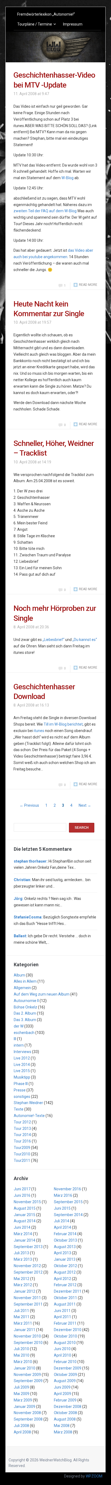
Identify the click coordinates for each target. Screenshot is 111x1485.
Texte (18, 1109)
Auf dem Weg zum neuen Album (42, 994)
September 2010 (28, 1342)
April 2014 (62, 1227)
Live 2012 (22, 1058)
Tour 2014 (22, 1135)
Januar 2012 (24, 1291)
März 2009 (23, 1400)
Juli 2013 (21, 1253)
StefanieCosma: (28, 917)
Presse (20, 1090)
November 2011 (27, 1298)
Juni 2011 (62, 1311)
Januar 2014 (24, 1240)
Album (19, 975)
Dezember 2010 (67, 1330)
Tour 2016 (22, 1141)
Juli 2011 (21, 1311)
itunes (39, 731)
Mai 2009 (21, 1394)
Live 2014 (22, 1064)
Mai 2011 (21, 1317)
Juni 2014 (22, 1227)
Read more (88, 285)
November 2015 (27, 1202)
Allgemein (22, 988)
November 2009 (27, 1374)
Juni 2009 (62, 1387)
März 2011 (23, 1323)
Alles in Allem (25, 981)
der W (18, 1026)
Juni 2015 (62, 1208)
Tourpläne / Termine (34, 24)
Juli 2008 (21, 1425)
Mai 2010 (21, 1355)
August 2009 (65, 1381)
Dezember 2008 (67, 1406)
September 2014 (68, 1215)
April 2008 (22, 1432)
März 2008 (63, 1432)
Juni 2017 (22, 1189)
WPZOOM (94, 1476)
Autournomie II (26, 1001)
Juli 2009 (21, 1387)
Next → (85, 805)
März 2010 (23, 1362)
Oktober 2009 (65, 1374)
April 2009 (62, 1394)
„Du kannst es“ (84, 639)
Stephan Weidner (28, 1103)
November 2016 (67, 1189)
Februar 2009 (65, 1400)
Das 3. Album (25, 1020)
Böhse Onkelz (25, 1007)
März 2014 (23, 1234)
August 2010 (65, 1342)
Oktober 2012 (65, 1266)
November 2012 (27, 1266)
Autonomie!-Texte (29, 1115)
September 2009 (28, 1381)
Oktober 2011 (65, 1298)
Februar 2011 (65, 1323)
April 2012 (62, 1279)
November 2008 (27, 1413)
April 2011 (62, 1317)
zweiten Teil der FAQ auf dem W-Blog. (45, 211)
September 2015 (68, 1202)
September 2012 (28, 1272)
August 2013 (65, 1247)
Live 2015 (22, 1071)
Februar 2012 (65, 1285)
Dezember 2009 (67, 1368)
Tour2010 (22, 1154)
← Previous (29, 805)
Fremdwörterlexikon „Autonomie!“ (46, 14)
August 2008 (65, 1419)
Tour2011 (22, 1160)
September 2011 (28, 1304)
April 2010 (62, 1355)
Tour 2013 (22, 1128)
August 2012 (65, 1272)
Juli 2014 (61, 1221)
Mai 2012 (21, 1279)
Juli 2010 (21, 1349)
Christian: (22, 880)
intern (19, 1045)
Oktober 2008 (65, 1413)
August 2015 (25, 1208)
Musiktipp (22, 1077)
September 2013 (28, 1247)
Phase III (21, 1084)
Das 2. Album (25, 1013)
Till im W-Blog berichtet (63, 724)
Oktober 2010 (65, 1336)
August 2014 (25, 1221)
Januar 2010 (24, 1368)
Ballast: (20, 936)
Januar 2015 (24, 1215)
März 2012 (23, 1285)
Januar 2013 (64, 1259)
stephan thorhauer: (31, 861)
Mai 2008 (62, 1425)
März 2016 (63, 1195)
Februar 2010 (65, 1362)
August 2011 (65, 1304)
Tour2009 (22, 1147)
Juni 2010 (62, 1349)
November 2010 (27, 1336)
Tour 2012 (22, 1122)
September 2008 (28, 1419)
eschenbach (24, 1032)
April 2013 (62, 1253)
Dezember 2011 (67, 1291)
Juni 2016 (22, 1195)
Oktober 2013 (65, 1240)
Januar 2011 (24, 1330)
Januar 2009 (24, 1406)
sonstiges (22, 1096)
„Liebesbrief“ (53, 639)
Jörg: (18, 898)
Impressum (72, 24)
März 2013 (23, 1259)
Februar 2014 (65, 1234)
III (15, 1039)
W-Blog (67, 178)
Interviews (22, 1052)
